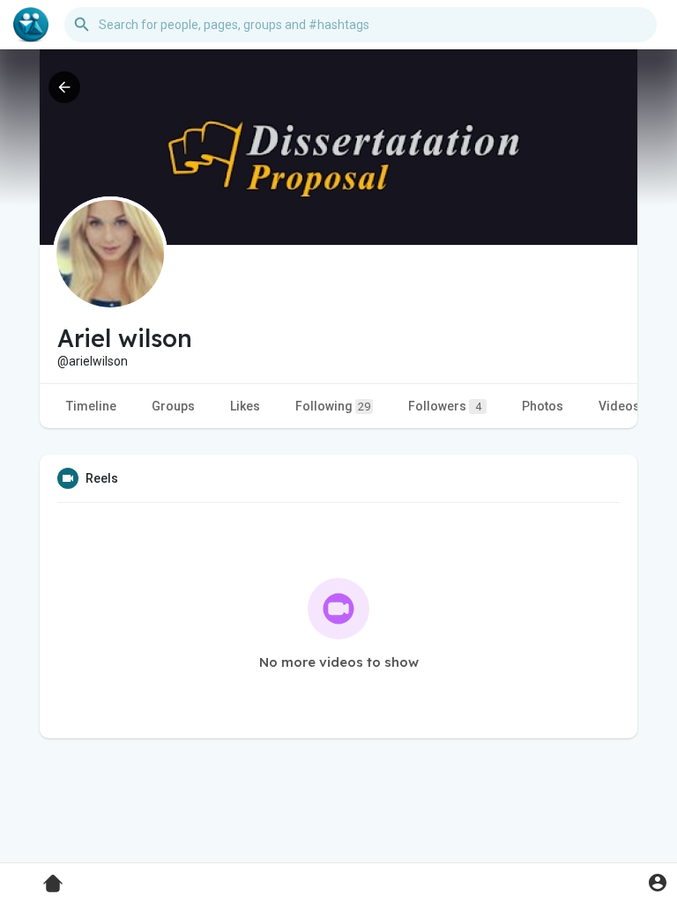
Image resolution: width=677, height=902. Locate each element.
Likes (245, 406)
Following (332, 406)
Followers (444, 406)
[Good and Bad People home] (30, 24)
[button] (657, 882)
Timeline (91, 406)
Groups (173, 406)
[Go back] (64, 87)
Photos (542, 406)
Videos (619, 406)
